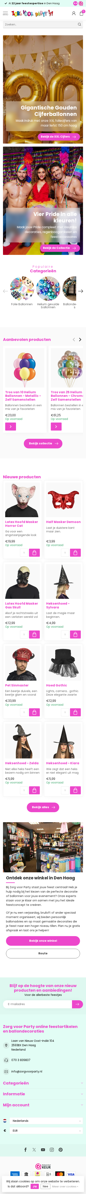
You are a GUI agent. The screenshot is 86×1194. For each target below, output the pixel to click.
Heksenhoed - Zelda (22, 763)
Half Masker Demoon (63, 522)
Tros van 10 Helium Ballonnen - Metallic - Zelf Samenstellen (23, 395)
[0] (81, 13)
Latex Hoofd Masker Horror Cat (21, 524)
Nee (45, 1186)
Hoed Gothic (56, 685)
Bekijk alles (40, 807)
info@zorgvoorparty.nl (26, 1071)
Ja (35, 1186)
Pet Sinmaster (17, 685)
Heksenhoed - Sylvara (58, 605)
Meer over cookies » (65, 1186)
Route (43, 953)
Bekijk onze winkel (43, 941)
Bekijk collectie (40, 443)
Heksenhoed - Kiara (62, 763)
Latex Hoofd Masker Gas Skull (21, 605)
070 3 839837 (20, 1060)
